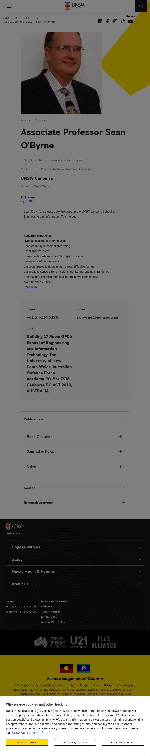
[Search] (141, 6)
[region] (75, 726)
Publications (33, 419)
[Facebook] (107, 21)
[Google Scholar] (23, 202)
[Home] (75, 6)
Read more (31, 287)
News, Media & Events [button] (33, 571)
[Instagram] (115, 21)
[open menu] (9, 6)
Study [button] (17, 559)
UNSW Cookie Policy (28, 733)
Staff (27, 17)
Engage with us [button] (26, 547)
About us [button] (20, 584)
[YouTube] (130, 21)
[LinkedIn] (101, 21)
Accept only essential (75, 742)
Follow (130, 16)
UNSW (6, 17)
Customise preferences (123, 742)
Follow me (28, 197)
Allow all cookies (27, 742)
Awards (29, 488)
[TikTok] (122, 21)
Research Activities (38, 503)
